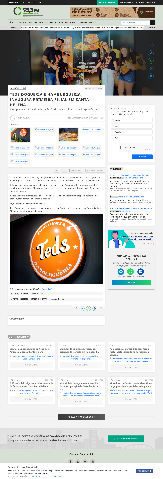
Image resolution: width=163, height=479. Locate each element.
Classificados (24, 22)
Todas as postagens (81, 417)
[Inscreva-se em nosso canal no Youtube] (92, 461)
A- (56, 171)
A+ (64, 171)
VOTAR (143, 156)
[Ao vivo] (137, 12)
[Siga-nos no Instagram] (77, 461)
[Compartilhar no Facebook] (151, 45)
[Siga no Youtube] (34, 2)
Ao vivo (93, 22)
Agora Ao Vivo (108, 2)
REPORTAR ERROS (96, 171)
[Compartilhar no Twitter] (151, 53)
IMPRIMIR (77, 171)
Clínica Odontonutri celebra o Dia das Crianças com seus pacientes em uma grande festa (109, 28)
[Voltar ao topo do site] (159, 287)
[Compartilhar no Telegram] (151, 68)
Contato (82, 22)
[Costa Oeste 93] (28, 12)
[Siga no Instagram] (29, 2)
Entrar (14, 2)
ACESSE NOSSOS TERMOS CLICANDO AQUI (45, 476)
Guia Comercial (66, 22)
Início (11, 22)
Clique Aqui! (47, 289)
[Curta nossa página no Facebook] (70, 461)
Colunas (38, 22)
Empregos (51, 22)
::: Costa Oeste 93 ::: (81, 454)
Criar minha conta (126, 438)
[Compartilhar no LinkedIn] (151, 76)
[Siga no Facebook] (23, 2)
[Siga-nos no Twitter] (85, 461)
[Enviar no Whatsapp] (151, 61)
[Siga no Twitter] (40, 2)
